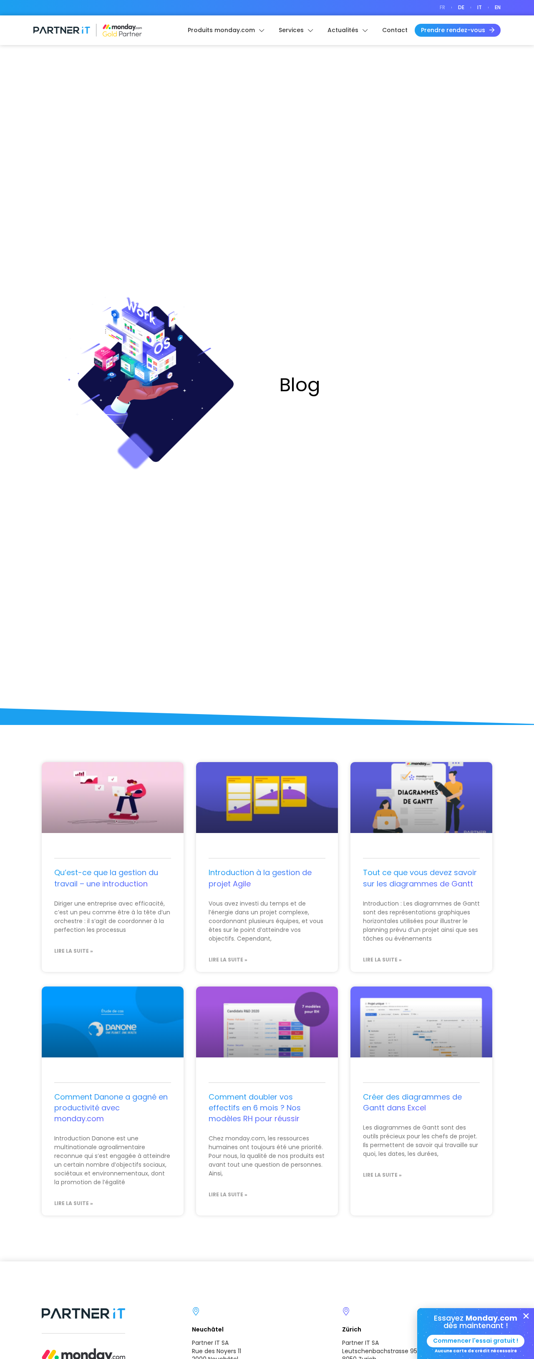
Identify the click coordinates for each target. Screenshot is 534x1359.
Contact (395, 30)
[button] (526, 1316)
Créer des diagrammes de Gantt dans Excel (412, 1102)
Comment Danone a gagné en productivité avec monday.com (111, 1108)
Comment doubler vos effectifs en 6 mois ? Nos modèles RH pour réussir (255, 1108)
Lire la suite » (73, 951)
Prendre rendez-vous (453, 30)
